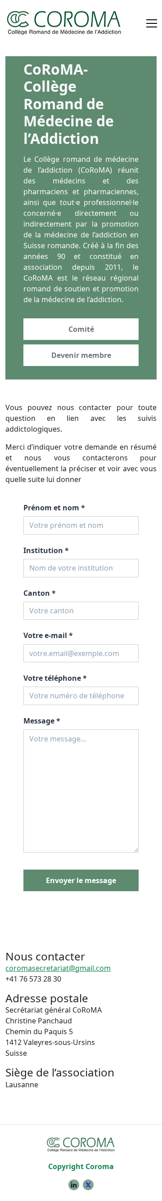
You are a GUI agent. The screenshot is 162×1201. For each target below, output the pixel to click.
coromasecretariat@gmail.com (58, 968)
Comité (81, 329)
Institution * (46, 550)
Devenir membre (81, 355)
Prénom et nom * (54, 508)
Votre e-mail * (48, 635)
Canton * (39, 593)
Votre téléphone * (55, 678)
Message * (41, 721)
